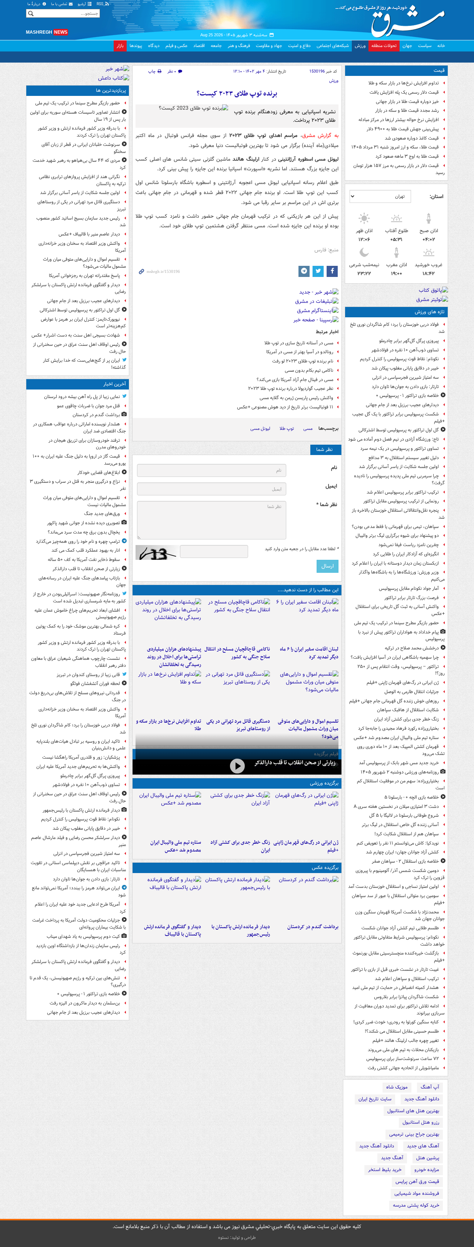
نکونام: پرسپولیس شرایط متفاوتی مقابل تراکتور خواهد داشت (399, 941)
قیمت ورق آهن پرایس (417, 1182)
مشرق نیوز (392, 18)
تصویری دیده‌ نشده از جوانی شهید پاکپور (83, 522)
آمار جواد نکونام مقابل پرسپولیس (409, 588)
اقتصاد (199, 45)
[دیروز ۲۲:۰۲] (237, 898)
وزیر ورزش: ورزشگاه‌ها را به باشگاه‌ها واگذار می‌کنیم (402, 576)
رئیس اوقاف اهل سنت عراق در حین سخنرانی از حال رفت (79, 348)
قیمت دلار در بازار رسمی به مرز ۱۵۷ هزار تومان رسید (399, 169)
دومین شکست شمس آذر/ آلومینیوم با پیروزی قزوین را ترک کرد (400, 874)
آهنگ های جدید (423, 1146)
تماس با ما (59, 4)
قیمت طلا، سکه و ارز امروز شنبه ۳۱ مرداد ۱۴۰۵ (395, 147)
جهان (407, 45)
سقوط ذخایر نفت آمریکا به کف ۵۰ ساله (84, 559)
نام (334, 468)
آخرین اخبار (114, 384)
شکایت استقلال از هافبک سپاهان (408, 709)
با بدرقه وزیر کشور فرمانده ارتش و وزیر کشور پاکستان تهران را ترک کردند (82, 132)
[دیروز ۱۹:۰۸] (168, 620)
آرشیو (82, 4)
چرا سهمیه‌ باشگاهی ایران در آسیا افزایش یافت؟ (395, 657)
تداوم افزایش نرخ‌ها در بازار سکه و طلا (403, 83)
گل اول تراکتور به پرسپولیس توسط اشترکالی (398, 430)
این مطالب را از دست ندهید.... (308, 590)
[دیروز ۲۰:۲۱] (305, 620)
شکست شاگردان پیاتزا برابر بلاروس (406, 996)
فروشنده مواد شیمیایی (416, 1193)
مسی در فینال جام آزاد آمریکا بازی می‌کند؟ (295, 379)
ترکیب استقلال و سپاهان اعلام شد (407, 978)
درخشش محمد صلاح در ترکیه (412, 648)
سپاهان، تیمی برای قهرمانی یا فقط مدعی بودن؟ (395, 526)
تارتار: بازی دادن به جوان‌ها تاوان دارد (405, 386)
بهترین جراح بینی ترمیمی (414, 1134)
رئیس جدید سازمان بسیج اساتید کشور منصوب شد (81, 222)
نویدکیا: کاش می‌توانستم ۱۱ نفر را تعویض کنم (398, 843)
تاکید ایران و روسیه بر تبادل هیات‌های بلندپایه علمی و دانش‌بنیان (81, 745)
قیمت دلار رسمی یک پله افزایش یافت (404, 92)
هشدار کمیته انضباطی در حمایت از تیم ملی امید (395, 987)
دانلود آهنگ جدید (421, 1099)
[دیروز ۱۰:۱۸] (237, 814)
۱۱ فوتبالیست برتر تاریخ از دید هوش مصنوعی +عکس (285, 407)
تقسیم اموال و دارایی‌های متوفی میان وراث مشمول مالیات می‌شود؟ (308, 729)
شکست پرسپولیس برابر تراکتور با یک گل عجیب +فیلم (398, 418)
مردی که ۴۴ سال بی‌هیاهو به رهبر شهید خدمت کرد (79, 164)
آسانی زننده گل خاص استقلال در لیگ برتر (400, 824)
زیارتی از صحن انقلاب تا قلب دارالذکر (295, 763)
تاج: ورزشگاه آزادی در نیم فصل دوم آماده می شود (393, 439)
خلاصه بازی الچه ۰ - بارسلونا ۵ (411, 797)
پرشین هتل (427, 1158)
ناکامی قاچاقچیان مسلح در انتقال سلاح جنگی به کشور (237, 653)
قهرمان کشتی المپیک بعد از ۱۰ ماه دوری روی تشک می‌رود (401, 750)
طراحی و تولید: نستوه (237, 1237)
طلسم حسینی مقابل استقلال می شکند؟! (402, 1031)
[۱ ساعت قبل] (305, 898)
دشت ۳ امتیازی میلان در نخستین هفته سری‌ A (396, 806)
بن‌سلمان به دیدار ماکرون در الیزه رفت (85, 1003)
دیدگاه (154, 45)
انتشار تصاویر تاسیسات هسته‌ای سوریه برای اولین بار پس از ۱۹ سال (78, 116)
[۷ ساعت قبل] (237, 766)
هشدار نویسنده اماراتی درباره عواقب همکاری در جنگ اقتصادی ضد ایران (79, 428)
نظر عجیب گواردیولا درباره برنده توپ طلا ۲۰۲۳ (290, 388)
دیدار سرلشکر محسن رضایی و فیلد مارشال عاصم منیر (78, 841)
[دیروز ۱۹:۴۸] (168, 898)
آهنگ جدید (392, 1158)
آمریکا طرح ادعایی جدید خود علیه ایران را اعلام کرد (80, 908)
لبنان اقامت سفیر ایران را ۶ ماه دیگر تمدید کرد (309, 653)
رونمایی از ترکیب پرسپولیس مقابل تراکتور (401, 501)
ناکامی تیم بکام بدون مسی (309, 370)
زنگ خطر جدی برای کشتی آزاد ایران (406, 719)
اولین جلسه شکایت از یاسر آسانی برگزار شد (399, 466)
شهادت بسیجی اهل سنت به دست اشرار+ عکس (75, 335)
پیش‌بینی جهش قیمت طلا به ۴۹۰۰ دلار (403, 129)
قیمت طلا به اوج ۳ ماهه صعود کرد (407, 156)
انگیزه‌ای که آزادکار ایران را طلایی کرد (406, 554)
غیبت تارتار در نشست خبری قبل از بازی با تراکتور (395, 969)
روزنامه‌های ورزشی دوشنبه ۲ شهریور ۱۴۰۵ (400, 772)
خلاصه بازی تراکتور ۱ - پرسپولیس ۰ (407, 395)
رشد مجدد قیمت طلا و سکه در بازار (407, 110)
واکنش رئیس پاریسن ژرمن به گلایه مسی (296, 397)
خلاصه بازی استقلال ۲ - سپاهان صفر (405, 861)
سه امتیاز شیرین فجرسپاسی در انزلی (405, 377)
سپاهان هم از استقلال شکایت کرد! (406, 834)
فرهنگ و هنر (239, 45)
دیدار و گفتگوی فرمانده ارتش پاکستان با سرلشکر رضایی (78, 288)
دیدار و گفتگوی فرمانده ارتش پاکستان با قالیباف (172, 931)
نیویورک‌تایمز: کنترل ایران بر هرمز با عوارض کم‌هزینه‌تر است (83, 323)
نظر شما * (326, 505)
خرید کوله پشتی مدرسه (416, 1205)
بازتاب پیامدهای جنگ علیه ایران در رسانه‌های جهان (82, 582)
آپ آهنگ (430, 1087)
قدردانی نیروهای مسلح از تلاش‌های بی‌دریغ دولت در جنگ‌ (77, 696)
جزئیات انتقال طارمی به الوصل (411, 691)
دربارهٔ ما (34, 4)
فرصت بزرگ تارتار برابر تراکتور (411, 597)
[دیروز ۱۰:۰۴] (168, 814)
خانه (441, 45)
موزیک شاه (397, 1087)
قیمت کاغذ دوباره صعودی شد (412, 138)
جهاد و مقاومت (269, 45)
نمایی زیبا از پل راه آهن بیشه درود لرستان (82, 396)
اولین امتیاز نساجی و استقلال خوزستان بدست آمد (393, 886)
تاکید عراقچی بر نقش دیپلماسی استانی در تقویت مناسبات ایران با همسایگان (78, 866)
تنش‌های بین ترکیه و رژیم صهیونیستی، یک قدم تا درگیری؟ (78, 981)
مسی (308, 428)
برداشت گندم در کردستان (312, 927)
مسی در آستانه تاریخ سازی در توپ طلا (298, 343)
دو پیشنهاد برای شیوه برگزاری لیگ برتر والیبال (397, 535)
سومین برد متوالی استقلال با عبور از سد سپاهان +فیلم (398, 899)
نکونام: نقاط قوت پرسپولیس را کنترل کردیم (399, 358)
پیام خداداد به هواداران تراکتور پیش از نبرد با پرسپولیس (401, 636)
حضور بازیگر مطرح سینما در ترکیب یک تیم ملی (396, 622)
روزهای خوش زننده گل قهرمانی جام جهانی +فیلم (394, 701)
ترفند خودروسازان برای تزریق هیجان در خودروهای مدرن (87, 444)
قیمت (439, 70)
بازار (120, 45)
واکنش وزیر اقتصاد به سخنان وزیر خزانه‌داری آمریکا (82, 247)
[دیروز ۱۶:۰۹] (168, 693)
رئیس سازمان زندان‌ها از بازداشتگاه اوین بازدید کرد (81, 949)
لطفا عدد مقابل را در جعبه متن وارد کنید (301, 549)
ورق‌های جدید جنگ (102, 513)
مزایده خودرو (426, 1170)
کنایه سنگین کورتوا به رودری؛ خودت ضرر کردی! (396, 1022)
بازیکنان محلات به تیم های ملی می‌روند (403, 1049)
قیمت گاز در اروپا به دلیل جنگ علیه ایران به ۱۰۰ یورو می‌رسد (79, 460)
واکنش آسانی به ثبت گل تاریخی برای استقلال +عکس (400, 610)
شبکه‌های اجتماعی (333, 45)
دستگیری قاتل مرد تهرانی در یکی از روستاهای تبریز (238, 725)
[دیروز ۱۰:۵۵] (305, 814)
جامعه (216, 45)
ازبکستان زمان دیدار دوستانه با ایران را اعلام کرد (395, 563)
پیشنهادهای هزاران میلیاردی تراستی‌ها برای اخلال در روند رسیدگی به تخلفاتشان (174, 657)
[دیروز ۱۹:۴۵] (237, 620)
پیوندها (136, 45)
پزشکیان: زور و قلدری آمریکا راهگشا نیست (81, 757)
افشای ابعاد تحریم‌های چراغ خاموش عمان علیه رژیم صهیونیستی (80, 614)
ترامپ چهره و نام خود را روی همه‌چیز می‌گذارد (78, 541)
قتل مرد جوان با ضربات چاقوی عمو (88, 405)
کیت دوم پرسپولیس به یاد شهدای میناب (83, 936)
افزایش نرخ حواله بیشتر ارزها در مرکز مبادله (398, 119)
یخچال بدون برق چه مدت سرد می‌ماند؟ (84, 532)
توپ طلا (287, 428)
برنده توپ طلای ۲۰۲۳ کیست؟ (237, 94)
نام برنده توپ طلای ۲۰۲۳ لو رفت (302, 361)
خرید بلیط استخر (384, 1170)
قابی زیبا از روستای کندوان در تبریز (88, 674)
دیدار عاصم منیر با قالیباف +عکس (89, 234)
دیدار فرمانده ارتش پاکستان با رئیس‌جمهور (240, 931)
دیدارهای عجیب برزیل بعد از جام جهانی (402, 404)
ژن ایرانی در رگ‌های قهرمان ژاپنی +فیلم (403, 682)
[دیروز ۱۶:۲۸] (237, 693)
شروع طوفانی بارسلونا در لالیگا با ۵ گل (404, 815)
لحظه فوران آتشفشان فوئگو (95, 683)
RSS (100, 4)
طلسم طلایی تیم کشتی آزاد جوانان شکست (400, 928)
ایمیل (331, 486)
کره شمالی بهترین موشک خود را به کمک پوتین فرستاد (81, 630)
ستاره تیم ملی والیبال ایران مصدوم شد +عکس (396, 737)
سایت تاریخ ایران (374, 1099)
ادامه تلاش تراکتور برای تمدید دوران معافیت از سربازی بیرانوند (399, 1010)
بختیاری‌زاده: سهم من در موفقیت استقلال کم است (401, 785)
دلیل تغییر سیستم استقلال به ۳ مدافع (403, 457)
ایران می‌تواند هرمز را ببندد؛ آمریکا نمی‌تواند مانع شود (79, 892)
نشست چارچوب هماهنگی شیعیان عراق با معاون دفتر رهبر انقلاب (78, 662)
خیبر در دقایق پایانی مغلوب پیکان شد (405, 368)
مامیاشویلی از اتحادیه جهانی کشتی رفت (403, 1068)
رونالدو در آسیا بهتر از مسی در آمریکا (299, 351)
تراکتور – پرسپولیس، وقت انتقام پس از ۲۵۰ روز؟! (401, 670)
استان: (436, 197)
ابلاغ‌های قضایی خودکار (98, 472)
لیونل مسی (260, 428)
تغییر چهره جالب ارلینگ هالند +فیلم (406, 1040)
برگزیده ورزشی (324, 783)
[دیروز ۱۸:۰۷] (305, 693)
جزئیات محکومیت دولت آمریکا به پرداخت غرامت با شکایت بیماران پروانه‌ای (79, 924)
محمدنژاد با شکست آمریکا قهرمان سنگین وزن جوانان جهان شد (400, 916)
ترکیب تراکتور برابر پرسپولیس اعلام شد (403, 492)
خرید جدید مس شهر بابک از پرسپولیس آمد (399, 762)
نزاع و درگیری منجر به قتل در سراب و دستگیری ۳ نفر (78, 485)
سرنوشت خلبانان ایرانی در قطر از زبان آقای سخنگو (83, 148)
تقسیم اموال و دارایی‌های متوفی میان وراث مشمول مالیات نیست (84, 501)
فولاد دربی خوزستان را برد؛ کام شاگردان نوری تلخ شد (397, 328)
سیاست (424, 45)
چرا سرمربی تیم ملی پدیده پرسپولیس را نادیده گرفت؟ (399, 479)
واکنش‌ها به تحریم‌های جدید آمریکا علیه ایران (78, 766)
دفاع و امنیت (299, 45)
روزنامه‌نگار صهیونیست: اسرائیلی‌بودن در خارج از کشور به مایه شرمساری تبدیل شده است (79, 598)
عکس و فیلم (176, 45)
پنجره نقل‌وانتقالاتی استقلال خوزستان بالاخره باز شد (398, 514)
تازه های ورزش (430, 312)
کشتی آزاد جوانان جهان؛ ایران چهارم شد (402, 852)
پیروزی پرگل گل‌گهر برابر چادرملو (409, 340)
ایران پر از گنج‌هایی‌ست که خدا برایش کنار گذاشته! (84, 364)
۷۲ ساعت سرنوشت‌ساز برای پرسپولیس (402, 1058)
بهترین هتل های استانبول (413, 1111)
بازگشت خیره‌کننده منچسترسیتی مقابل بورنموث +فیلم (399, 957)
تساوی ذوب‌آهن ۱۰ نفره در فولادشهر (405, 350)
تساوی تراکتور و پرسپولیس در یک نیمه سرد (399, 448)
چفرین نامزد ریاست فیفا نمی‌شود (408, 544)
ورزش (360, 45)
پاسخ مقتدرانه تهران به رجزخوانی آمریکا (84, 275)
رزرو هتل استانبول (421, 1122)
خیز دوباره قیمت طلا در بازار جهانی (407, 101)
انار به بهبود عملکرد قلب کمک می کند (85, 550)
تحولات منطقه (384, 45)
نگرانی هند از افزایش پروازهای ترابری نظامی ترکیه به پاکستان (82, 180)
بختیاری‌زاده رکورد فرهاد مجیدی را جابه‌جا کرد (398, 728)
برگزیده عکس (325, 868)
